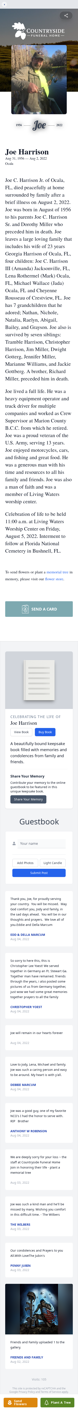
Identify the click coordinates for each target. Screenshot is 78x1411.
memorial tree (57, 571)
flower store (54, 578)
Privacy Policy (27, 1392)
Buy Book (45, 732)
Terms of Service (51, 1392)
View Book (21, 732)
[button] (39, 1309)
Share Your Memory (28, 799)
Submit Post (39, 873)
